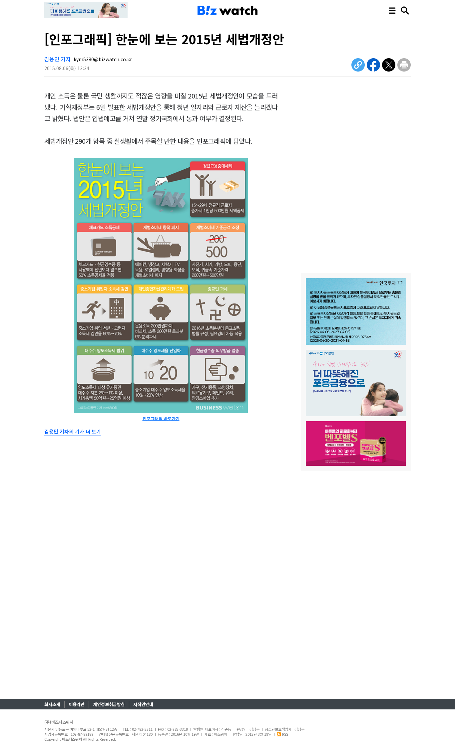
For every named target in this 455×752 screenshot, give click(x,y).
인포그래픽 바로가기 (161, 418)
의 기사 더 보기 (72, 431)
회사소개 (52, 704)
